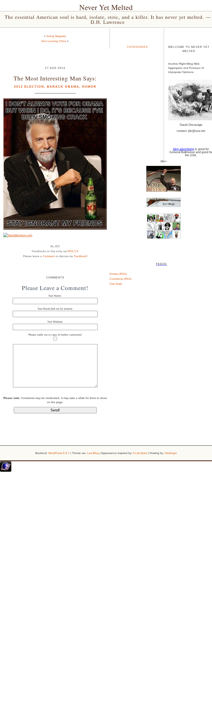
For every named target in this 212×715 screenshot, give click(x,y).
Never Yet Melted (106, 7)
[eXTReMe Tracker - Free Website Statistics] (5, 470)
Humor (89, 86)
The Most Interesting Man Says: (55, 78)
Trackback (80, 256)
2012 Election (29, 86)
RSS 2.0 (73, 251)
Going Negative (56, 36)
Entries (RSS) (118, 273)
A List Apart (140, 453)
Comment (49, 256)
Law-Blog (93, 453)
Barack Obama (63, 86)
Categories (137, 46)
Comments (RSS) (120, 278)
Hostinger (171, 453)
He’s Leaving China (53, 41)
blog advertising (183, 149)
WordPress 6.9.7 (59, 453)
